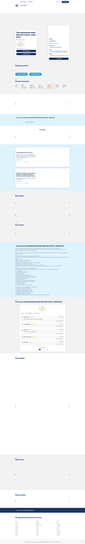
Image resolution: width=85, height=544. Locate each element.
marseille (37, 523)
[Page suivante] (47, 349)
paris (16, 521)
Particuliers (30, 1)
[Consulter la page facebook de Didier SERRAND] (19, 110)
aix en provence (38, 525)
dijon (16, 525)
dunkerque (58, 532)
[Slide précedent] (49, 31)
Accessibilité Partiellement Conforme (45, 542)
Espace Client (43, 235)
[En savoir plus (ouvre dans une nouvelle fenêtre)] (19, 499)
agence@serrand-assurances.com (56, 47)
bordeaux (17, 526)
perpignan (58, 534)
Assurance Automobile (51, 212)
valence (16, 534)
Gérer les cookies (57, 542)
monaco (37, 530)
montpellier (59, 525)
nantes (58, 526)
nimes (37, 526)
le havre (16, 523)
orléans (16, 528)
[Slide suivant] (68, 31)
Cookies (52, 542)
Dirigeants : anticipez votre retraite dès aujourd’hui (29, 425)
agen (58, 528)
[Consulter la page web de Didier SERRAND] (20, 110)
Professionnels (23, 1)
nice (57, 523)
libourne (16, 532)
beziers (16, 530)
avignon (37, 534)
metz (57, 521)
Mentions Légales (27, 542)
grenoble (37, 528)
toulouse (37, 521)
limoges (58, 530)
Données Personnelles (34, 542)
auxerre (37, 532)
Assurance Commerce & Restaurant (55, 200)
